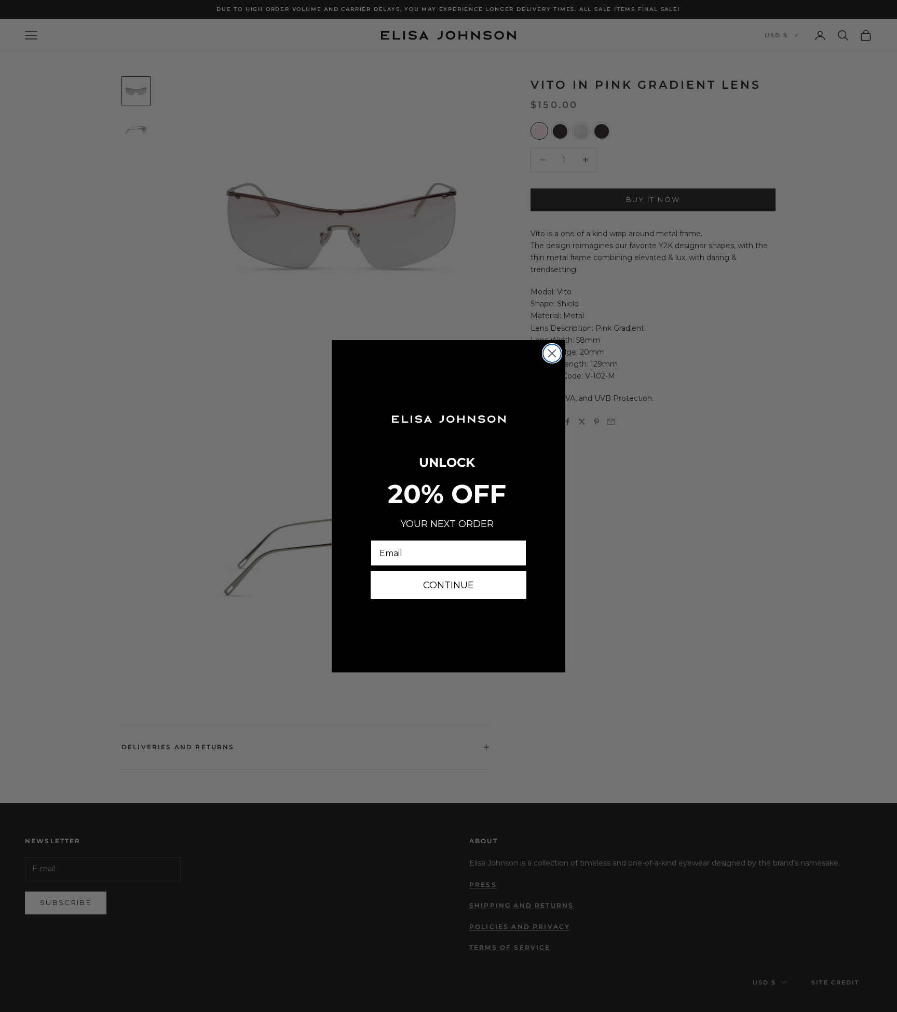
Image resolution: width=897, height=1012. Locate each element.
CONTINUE (448, 585)
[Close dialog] (552, 353)
